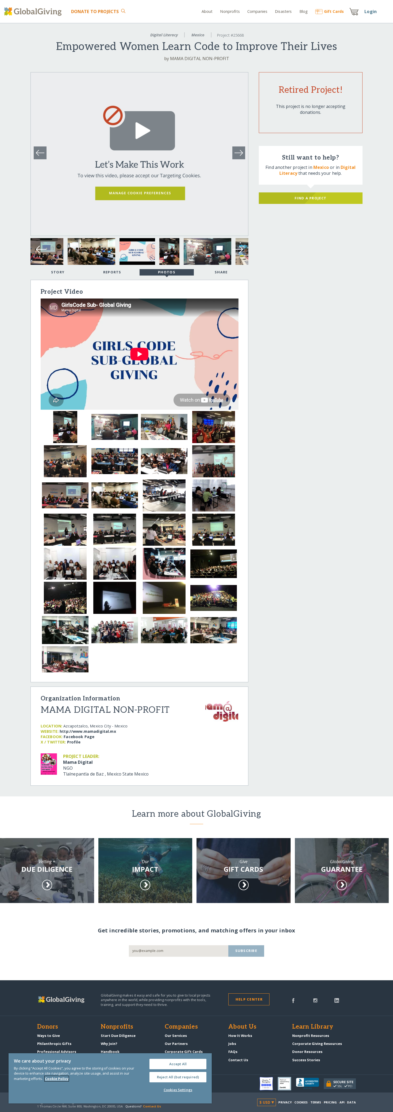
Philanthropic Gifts (54, 1043)
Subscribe (246, 950)
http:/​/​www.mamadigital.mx (88, 731)
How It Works (240, 1035)
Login (370, 11)
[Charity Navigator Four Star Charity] (269, 1083)
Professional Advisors (56, 1051)
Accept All (178, 1063)
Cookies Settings (178, 1089)
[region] (110, 1078)
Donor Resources (307, 1051)
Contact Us (238, 1059)
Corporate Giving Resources (317, 1043)
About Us (242, 1027)
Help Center (249, 999)
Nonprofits (230, 11)
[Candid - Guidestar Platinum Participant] (287, 1083)
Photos (166, 272)
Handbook (110, 1051)
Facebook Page (79, 736)
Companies (257, 11)
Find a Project (310, 198)
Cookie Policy (56, 1078)
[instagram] (315, 1000)
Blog (303, 11)
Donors (47, 1027)
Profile (73, 742)
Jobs (232, 1043)
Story (57, 272)
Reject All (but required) (178, 1077)
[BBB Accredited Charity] (310, 1084)
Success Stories (306, 1059)
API (342, 1102)
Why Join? (109, 1043)
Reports (112, 272)
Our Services (176, 1035)
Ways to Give (48, 1035)
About (207, 11)
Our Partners (176, 1043)
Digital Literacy (164, 34)
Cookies (301, 1102)
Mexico (197, 34)
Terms (315, 1102)
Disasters (283, 11)
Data (351, 1102)
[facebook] (293, 1000)
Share (221, 272)
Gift (334, 11)
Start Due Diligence (118, 1035)
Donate (95, 11)
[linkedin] (336, 1000)
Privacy (285, 1102)
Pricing (330, 1102)
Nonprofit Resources (310, 1035)
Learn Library (312, 1027)
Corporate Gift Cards (184, 1051)
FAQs (232, 1051)
